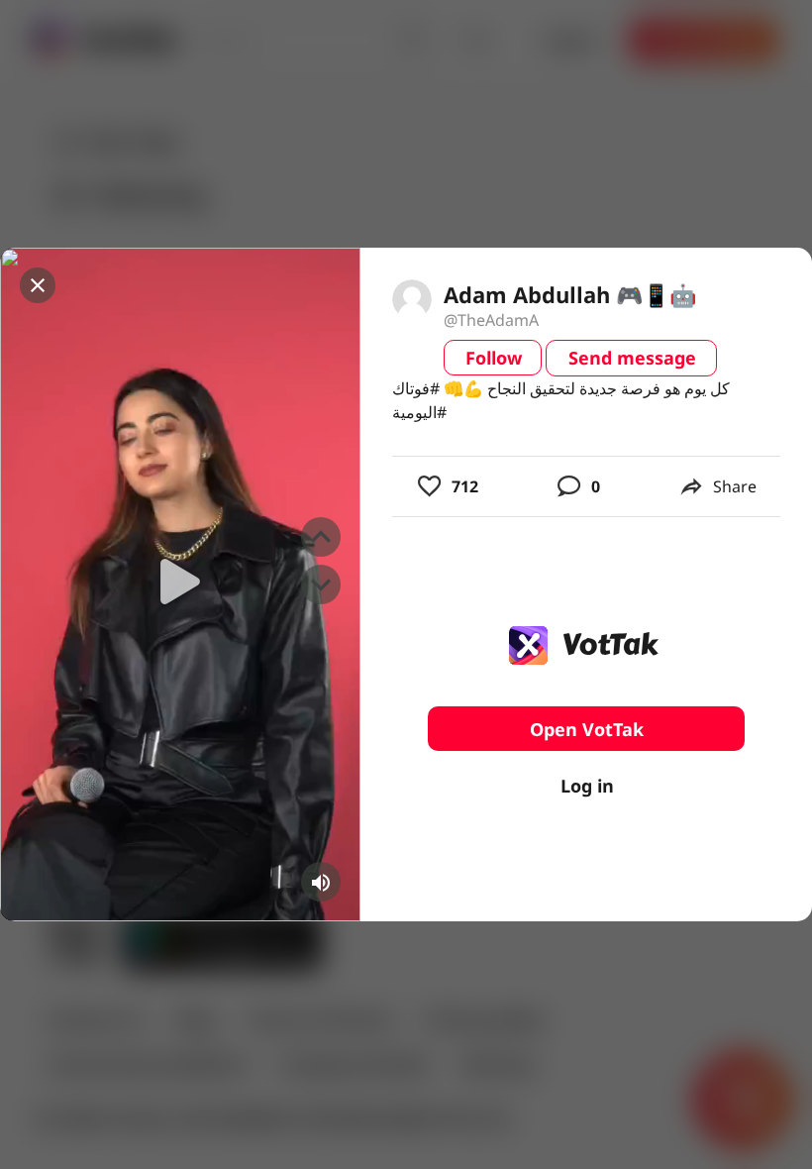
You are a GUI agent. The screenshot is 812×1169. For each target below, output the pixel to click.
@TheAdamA (491, 320)
